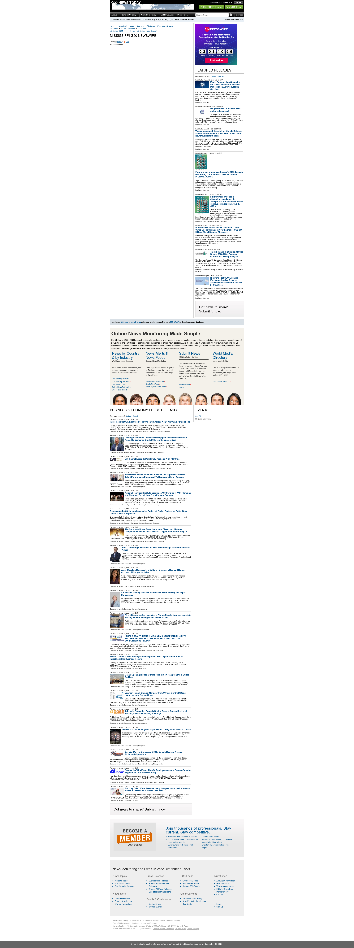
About (114, 15)
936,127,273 (169, 20)
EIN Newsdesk (134, 920)
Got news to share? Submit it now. (214, 308)
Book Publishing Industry (132, 586)
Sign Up (219, 906)
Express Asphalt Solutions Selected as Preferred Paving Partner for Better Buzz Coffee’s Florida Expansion (148, 512)
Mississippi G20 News (118, 31)
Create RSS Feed (152, 384)
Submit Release (234, 7)
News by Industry (148, 15)
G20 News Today (126, 2)
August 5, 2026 (209, 80)
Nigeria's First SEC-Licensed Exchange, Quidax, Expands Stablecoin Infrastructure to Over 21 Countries (226, 281)
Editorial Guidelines (224, 889)
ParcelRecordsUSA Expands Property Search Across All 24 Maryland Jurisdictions (150, 421)
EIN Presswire (184, 384)
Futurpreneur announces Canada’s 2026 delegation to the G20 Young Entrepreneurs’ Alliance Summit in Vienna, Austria (223, 174)
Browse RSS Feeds (191, 886)
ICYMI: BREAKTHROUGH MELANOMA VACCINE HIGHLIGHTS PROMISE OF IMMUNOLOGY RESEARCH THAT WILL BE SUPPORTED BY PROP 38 (155, 638)
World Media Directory (165, 26)
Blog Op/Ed (187, 903)
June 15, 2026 (209, 225)
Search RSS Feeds (191, 883)
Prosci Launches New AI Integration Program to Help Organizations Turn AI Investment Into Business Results (146, 657)
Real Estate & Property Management (150, 764)
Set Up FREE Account (211, 7)
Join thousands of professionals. (194, 828)
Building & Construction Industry (160, 431)
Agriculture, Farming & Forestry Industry (136, 431)
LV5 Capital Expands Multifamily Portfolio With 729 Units (152, 458)
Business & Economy (157, 453)
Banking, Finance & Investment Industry (222, 270)
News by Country (129, 15)
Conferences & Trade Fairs (218, 221)
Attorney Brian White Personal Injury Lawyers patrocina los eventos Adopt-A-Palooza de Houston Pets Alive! (157, 789)
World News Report (119, 390)
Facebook (135, 923)
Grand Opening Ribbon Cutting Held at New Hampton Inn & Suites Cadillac (157, 676)
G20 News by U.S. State (121, 381)
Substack (153, 923)
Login (218, 903)
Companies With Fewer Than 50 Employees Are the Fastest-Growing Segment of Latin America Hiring (158, 771)
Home (112, 26)
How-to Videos (222, 883)
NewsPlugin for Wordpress (194, 901)
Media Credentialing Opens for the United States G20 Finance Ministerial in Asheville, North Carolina (225, 85)
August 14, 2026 (209, 106)
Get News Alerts (167, 15)
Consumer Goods (143, 630)
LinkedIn (143, 923)
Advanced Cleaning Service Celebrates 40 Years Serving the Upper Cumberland (153, 593)
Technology (142, 668)
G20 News (114, 28)
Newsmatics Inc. (119, 926)
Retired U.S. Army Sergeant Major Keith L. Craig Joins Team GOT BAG (156, 729)
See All (221, 76)
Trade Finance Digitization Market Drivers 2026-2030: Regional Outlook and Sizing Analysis (226, 254)
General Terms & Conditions (163, 928)
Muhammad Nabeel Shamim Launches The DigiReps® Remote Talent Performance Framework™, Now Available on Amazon (155, 475)
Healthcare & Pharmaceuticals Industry (150, 650)
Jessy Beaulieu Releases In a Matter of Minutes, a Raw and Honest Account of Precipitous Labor (153, 571)
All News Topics (121, 880)
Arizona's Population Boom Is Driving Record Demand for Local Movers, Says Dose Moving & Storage (156, 712)
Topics (123, 28)
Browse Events (155, 906)
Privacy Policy (222, 891)
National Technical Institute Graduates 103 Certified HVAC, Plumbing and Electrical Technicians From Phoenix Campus (158, 494)
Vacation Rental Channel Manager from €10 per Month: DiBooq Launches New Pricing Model (155, 694)
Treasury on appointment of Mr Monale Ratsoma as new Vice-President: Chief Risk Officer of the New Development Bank (218, 133)
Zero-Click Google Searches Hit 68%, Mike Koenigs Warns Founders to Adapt (156, 548)
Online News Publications (121, 387)
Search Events (155, 903)
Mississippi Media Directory (147, 31)
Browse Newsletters (123, 903)
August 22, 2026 (124, 420)
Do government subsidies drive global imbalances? (225, 109)
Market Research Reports (160, 891)
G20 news (124, 322)
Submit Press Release (158, 880)
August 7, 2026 (209, 276)
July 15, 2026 (208, 129)
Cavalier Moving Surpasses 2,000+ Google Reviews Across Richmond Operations (153, 753)
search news (136, 322)
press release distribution (163, 920)
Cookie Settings (193, 928)
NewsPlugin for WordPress (156, 386)
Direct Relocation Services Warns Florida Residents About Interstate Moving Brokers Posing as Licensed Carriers (158, 616)
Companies (141, 487)
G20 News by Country (120, 378)
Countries (140, 26)
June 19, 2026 (209, 153)
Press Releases (184, 15)
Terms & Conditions (225, 886)
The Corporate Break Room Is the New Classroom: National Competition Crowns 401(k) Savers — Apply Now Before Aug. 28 (156, 530)
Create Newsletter (123, 898)
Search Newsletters (123, 901)
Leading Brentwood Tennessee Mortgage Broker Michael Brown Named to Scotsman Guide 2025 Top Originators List (156, 438)
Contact (239, 15)
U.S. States (150, 26)
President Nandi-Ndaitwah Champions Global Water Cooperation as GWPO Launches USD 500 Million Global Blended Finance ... (218, 230)
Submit (214, 76)
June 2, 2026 (208, 249)
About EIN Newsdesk (225, 880)
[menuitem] (128, 883)
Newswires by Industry (126, 26)
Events (181, 387)
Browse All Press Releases (160, 889)
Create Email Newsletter (155, 381)
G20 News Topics (118, 384)
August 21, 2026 (124, 435)
